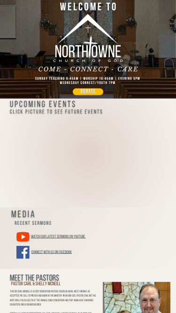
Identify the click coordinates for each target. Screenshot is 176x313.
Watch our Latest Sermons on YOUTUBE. (58, 237)
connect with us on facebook (51, 252)
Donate (88, 91)
